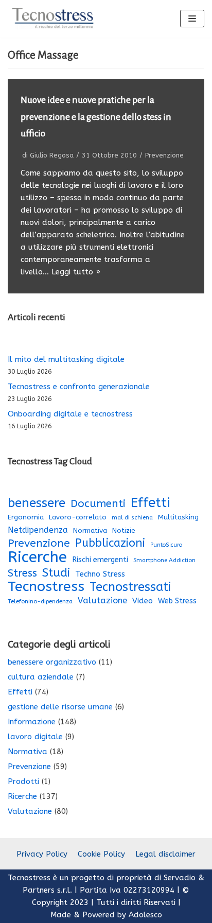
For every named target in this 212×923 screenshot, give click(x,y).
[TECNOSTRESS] (54, 18)
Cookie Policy (101, 854)
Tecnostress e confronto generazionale (79, 386)
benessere (36, 503)
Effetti (150, 503)
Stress (22, 573)
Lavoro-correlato (78, 517)
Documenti (98, 503)
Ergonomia (26, 517)
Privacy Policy (41, 854)
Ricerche (37, 557)
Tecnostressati (130, 587)
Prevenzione (164, 155)
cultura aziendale (41, 677)
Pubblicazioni (110, 543)
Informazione (32, 721)
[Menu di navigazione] (192, 18)
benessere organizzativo (52, 662)
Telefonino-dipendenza (40, 601)
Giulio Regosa (52, 155)
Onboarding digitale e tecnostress (70, 414)
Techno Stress (100, 574)
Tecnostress (46, 586)
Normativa (90, 531)
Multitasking (178, 517)
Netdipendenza (38, 530)
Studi (56, 573)
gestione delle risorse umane (60, 706)
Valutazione (102, 600)
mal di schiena (132, 517)
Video (142, 600)
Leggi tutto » (75, 271)
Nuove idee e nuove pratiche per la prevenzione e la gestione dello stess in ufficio (96, 117)
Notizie (123, 531)
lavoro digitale (35, 736)
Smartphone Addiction (164, 560)
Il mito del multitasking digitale (66, 359)
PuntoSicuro (166, 545)
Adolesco (145, 914)
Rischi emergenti (100, 559)
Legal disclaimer (165, 854)
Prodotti (23, 781)
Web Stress (177, 601)
